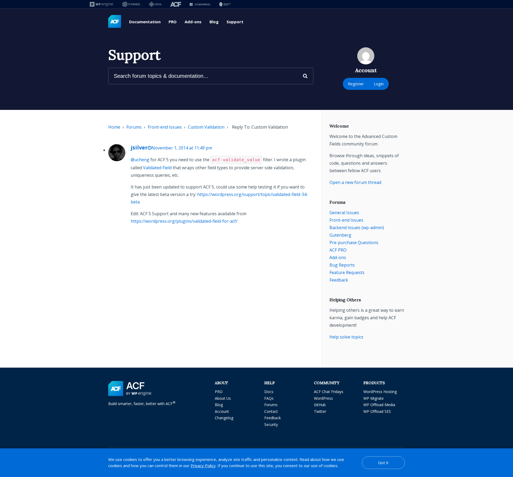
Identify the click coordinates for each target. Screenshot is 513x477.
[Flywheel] (131, 4)
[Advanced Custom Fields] (114, 21)
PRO (173, 21)
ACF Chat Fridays (328, 391)
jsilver (139, 147)
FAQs (269, 398)
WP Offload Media (379, 404)
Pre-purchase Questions (353, 242)
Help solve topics (346, 337)
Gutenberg (340, 235)
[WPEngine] (102, 4)
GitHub (320, 404)
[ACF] (175, 4)
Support (235, 21)
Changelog (224, 417)
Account (222, 411)
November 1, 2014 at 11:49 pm (181, 148)
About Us (223, 398)
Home (114, 127)
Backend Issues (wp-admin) (356, 227)
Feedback (338, 280)
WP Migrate (373, 398)
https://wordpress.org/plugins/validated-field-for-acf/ (184, 221)
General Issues (344, 213)
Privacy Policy (203, 465)
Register (356, 83)
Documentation (145, 21)
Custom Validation (206, 127)
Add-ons (193, 21)
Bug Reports (342, 265)
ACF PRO (338, 250)
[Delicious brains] (225, 4)
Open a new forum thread (355, 182)
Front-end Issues (165, 127)
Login (379, 83)
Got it (383, 462)
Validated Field (157, 168)
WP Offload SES (377, 411)
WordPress (323, 398)
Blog (214, 21)
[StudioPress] (200, 4)
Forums (134, 127)
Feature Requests (346, 272)
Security (271, 424)
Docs (268, 391)
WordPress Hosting (380, 391)
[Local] (155, 4)
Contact (271, 411)
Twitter (320, 411)
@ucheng (140, 160)
